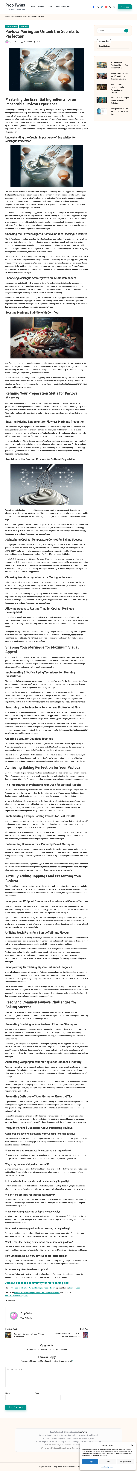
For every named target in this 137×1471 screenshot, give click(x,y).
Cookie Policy (105, 1467)
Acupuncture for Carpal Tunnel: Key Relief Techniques (120, 100)
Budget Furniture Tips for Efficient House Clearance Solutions (119, 76)
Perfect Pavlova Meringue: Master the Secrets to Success (37, 1293)
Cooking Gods (74, 1288)
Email (38, 1393)
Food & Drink (24, 26)
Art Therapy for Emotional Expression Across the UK (119, 65)
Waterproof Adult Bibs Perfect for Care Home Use (119, 111)
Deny (107, 1462)
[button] (133, 1445)
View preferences (125, 1462)
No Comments (41, 42)
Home (7, 17)
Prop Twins (15, 5)
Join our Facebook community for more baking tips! (37, 1283)
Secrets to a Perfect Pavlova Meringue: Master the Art (33, 1288)
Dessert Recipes (11, 26)
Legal (111, 1467)
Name (8, 1393)
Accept (90, 1462)
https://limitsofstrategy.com (16, 1296)
